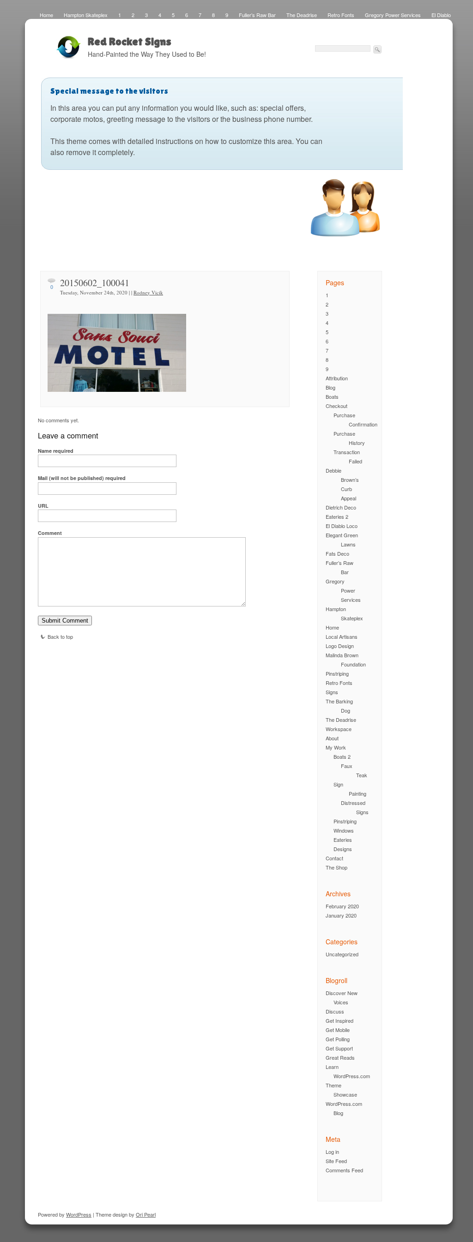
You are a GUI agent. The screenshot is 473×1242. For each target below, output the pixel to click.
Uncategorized (342, 954)
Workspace (339, 728)
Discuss (335, 1011)
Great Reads (340, 1057)
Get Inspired (339, 1020)
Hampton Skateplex (86, 14)
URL (43, 505)
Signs (332, 692)
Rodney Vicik (148, 292)
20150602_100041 (94, 282)
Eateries (343, 839)
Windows (344, 830)
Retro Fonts (340, 14)
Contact (334, 858)
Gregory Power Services (393, 14)
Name (55, 450)
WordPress (78, 1214)
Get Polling (338, 1039)
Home (46, 14)
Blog (330, 387)
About (332, 738)
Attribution (337, 378)
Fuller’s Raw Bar (257, 14)
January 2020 (341, 915)
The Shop (336, 867)
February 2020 (342, 906)
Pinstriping (337, 673)
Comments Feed (344, 1170)
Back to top (60, 636)
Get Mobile (338, 1029)
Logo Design (340, 645)
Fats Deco (337, 553)
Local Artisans (342, 636)
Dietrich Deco (341, 507)
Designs (343, 848)
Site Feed (336, 1160)
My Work (336, 747)
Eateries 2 (337, 516)
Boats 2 (342, 756)
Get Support (339, 1048)
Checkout (336, 405)
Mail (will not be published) (82, 477)
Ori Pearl (146, 1214)
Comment (50, 532)
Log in (332, 1151)
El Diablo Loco (342, 525)
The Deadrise (301, 14)
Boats (332, 396)
